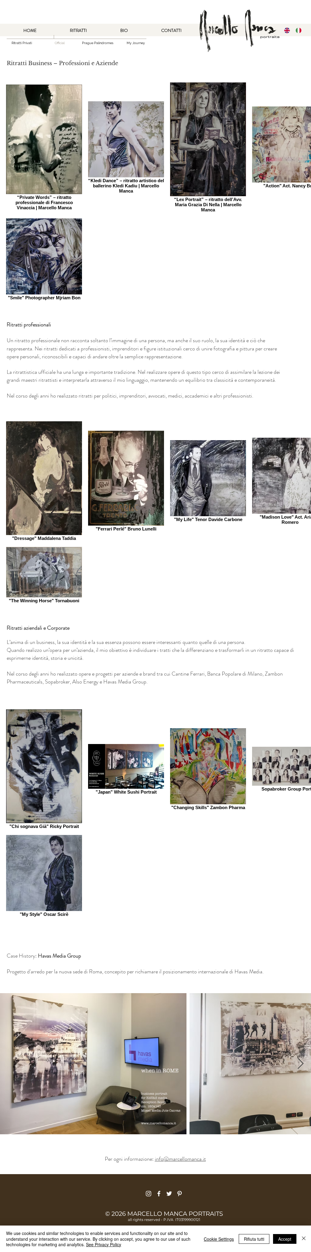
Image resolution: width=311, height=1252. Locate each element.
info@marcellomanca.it (180, 1159)
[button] (60, 43)
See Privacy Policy (103, 1244)
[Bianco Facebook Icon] (158, 1193)
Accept (284, 1239)
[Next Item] (300, 1064)
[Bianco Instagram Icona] (148, 1193)
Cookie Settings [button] (219, 1239)
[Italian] (299, 30)
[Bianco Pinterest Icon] (179, 1193)
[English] (287, 30)
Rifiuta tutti (254, 1239)
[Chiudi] (303, 1238)
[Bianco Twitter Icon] (169, 1193)
